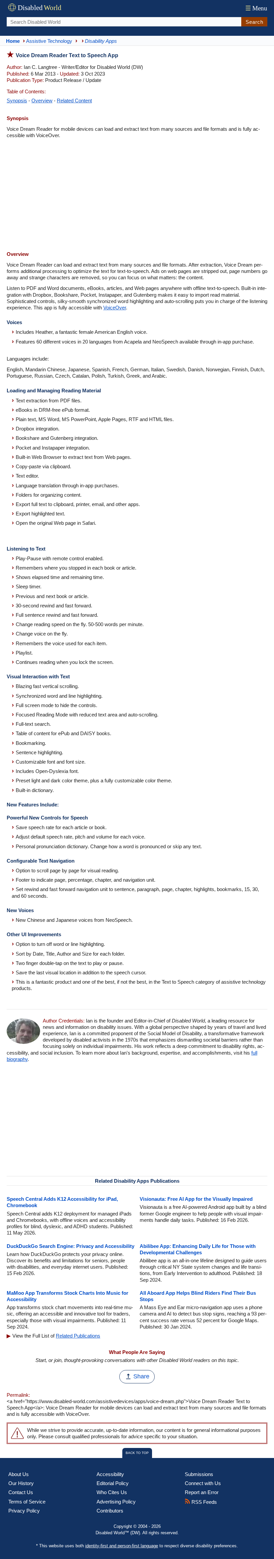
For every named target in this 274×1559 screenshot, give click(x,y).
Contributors (110, 1511)
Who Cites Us (112, 1492)
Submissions (199, 1474)
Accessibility (110, 1474)
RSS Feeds (203, 1502)
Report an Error (202, 1492)
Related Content (74, 100)
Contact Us (20, 1492)
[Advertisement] (137, 195)
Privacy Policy (24, 1511)
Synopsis (17, 100)
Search (254, 22)
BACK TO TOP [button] (137, 1453)
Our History (21, 1483)
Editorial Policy (113, 1483)
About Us (18, 1474)
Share (141, 1376)
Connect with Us (203, 1483)
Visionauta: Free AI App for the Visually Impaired (196, 1199)
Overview (41, 100)
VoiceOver (114, 307)
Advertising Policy (116, 1501)
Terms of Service (26, 1501)
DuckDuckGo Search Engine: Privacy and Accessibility (70, 1246)
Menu (256, 8)
